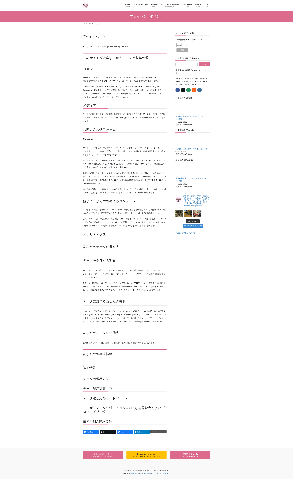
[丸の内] (179, 213)
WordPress (133, 473)
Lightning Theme (145, 473)
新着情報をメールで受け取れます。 (191, 40)
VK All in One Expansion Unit (162, 473)
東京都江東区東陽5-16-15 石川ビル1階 (191, 149)
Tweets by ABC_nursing (185, 233)
